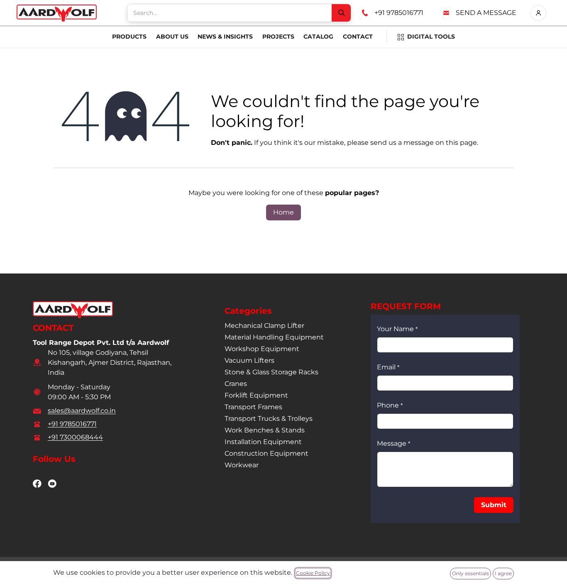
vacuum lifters (249, 360)
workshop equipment (262, 349)
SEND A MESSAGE (486, 13)
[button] (493, 505)
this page (461, 142)
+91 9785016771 (398, 13)
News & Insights (225, 36)
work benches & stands (265, 430)
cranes (236, 384)
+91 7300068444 (75, 437)
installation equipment (263, 442)
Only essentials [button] (470, 573)
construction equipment (266, 453)
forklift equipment (256, 395)
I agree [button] (503, 573)
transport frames (253, 407)
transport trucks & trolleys (269, 418)
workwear (242, 465)
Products (129, 36)
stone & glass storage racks (271, 372)
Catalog (318, 36)
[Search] (341, 13)
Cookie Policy (313, 573)
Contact (358, 36)
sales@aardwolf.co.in (82, 411)
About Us (172, 36)
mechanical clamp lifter (264, 326)
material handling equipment (274, 337)
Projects (278, 36)
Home (283, 212)
